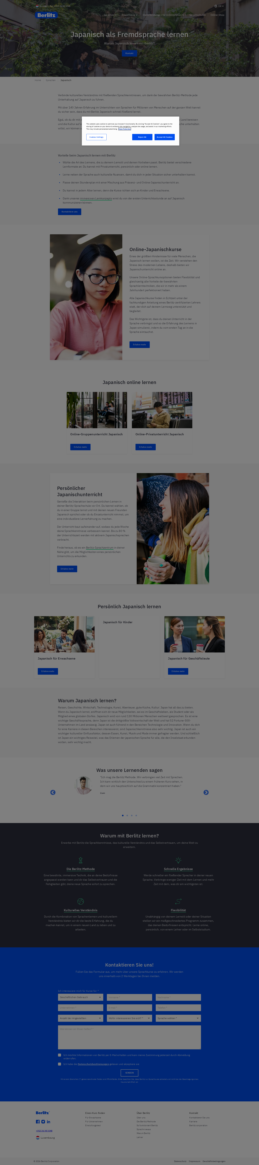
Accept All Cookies (164, 137)
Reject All (142, 137)
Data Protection (125, 129)
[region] (130, 131)
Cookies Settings (96, 137)
